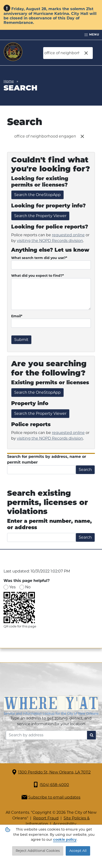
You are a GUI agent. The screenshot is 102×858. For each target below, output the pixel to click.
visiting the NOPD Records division (50, 240)
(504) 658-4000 (54, 784)
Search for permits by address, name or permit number (46, 459)
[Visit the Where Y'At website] (51, 705)
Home (9, 81)
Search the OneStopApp (37, 194)
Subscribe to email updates (54, 797)
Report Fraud (46, 818)
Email (16, 316)
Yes (12, 587)
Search (85, 469)
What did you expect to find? (37, 275)
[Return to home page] (13, 51)
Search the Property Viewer (40, 216)
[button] (86, 53)
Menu (93, 34)
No (28, 587)
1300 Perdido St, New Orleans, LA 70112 (54, 772)
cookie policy (65, 839)
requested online (68, 235)
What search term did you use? (39, 258)
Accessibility (64, 824)
